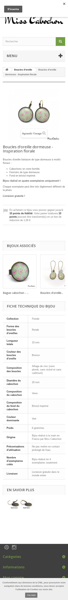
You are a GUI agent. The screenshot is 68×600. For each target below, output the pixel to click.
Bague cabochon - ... (16, 292)
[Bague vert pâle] (19, 271)
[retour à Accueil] (6, 69)
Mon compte (13, 577)
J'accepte (31, 595)
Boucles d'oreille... (51, 292)
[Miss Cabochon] (34, 19)
